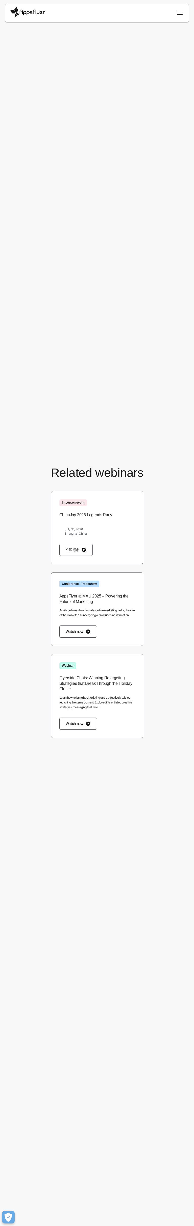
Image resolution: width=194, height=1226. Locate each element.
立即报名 (73, 550)
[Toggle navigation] (180, 13)
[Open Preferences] (8, 1217)
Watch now (75, 631)
